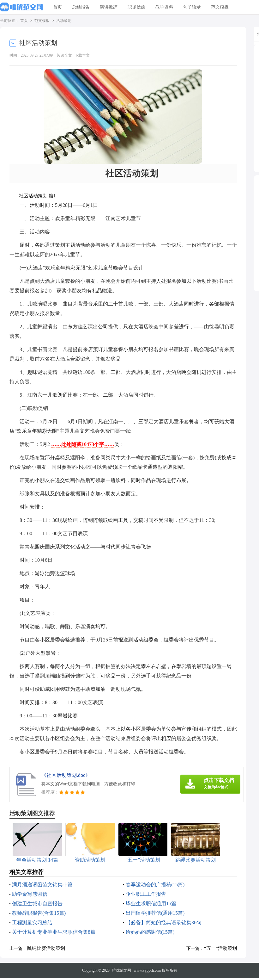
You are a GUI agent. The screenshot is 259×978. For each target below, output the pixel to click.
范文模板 (220, 7)
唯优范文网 (121, 970)
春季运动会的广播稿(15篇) (155, 884)
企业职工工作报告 (146, 894)
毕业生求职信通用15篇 (151, 903)
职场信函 (136, 7)
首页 (57, 7)
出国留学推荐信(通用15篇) (155, 913)
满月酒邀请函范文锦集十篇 (42, 884)
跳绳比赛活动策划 (46, 948)
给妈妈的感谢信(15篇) (150, 932)
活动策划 (63, 20)
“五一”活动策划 (220, 948)
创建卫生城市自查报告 (37, 903)
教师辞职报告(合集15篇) (39, 913)
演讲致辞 (108, 7)
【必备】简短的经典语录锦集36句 (164, 922)
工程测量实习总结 (32, 922)
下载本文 (82, 55)
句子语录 (192, 7)
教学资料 (164, 7)
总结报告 (81, 7)
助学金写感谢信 (29, 894)
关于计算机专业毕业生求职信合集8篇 (53, 932)
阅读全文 (64, 55)
